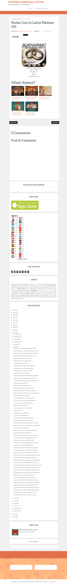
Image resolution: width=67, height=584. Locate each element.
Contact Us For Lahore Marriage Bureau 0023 (25, 348)
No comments (47, 31)
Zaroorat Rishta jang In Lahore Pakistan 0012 (25, 477)
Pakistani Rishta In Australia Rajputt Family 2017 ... (26, 430)
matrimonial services (29, 294)
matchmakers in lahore (17, 294)
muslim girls (38, 293)
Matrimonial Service (24, 291)
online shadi (53, 294)
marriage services (41, 292)
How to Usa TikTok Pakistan (31, 287)
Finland (12, 287)
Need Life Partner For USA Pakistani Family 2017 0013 (27, 455)
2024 (14, 315)
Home (30, 8)
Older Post (55, 122)
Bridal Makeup (19, 284)
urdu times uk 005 (18, 410)
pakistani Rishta (25, 295)
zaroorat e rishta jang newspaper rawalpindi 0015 (26, 380)
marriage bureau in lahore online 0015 (23, 370)
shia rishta (37, 296)
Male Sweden (30, 289)
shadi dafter (25, 297)
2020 (14, 325)
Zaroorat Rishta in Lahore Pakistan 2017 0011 (25, 492)
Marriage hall (14, 291)
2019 (14, 327)
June (15, 498)
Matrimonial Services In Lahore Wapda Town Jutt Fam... (27, 425)
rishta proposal (52, 295)
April (15, 503)
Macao (12, 288)
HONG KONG (21, 287)
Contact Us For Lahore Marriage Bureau (40, 284)
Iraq (55, 287)
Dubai (33, 285)
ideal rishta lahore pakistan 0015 (22, 385)
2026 (14, 310)
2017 (14, 332)
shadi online (31, 297)
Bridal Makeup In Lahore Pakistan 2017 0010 (24, 356)
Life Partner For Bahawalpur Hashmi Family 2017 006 (26, 467)
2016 (14, 514)
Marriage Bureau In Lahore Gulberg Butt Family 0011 (26, 490)
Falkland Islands (42, 285)
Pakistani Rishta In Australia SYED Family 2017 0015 (26, 351)
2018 (14, 330)
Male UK (36, 289)
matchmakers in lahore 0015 (21, 363)
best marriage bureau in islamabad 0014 (24, 418)
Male (22, 19)
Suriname (50, 290)
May (15, 501)
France (16, 287)
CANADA (26, 284)
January (16, 511)
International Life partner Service (44, 287)
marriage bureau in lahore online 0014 (23, 420)
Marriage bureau (52, 289)
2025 (14, 312)
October (16, 339)
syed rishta (49, 297)
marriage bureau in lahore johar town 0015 (24, 365)
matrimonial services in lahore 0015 (22, 361)
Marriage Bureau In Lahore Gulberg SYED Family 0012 (27, 472)
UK (12, 292)
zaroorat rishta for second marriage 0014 (24, 398)
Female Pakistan (51, 286)
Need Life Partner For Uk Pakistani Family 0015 (25, 390)
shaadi (19, 296)
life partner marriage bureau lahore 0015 (24, 388)
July (15, 346)
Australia (13, 284)
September (17, 341)
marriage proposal (19, 292)
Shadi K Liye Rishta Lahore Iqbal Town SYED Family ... (27, 480)
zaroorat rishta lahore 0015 (20, 383)
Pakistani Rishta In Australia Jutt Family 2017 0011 (26, 485)
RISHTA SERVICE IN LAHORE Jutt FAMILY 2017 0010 (25, 353)
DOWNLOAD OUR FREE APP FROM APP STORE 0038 (26, 375)
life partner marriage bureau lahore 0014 (24, 440)
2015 (14, 517)
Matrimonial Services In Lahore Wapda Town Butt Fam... (27, 482)
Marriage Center (43, 289)
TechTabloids (52, 581)
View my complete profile (27, 532)
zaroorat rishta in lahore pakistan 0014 (23, 403)
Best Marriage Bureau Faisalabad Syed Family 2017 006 (27, 465)
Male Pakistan (21, 289)
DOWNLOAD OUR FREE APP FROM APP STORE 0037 (26, 447)
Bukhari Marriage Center (24, 31)
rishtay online (14, 297)
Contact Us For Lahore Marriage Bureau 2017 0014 (26, 442)
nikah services (45, 293)
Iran (53, 287)
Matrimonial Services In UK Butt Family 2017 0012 (26, 452)
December (17, 334)
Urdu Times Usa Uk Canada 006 (21, 373)
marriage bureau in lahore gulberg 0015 (23, 368)
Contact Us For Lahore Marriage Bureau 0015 (25, 378)
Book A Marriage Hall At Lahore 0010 (23, 358)
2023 (14, 317)
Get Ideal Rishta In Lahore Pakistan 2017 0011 (25, 495)
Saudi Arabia (41, 290)
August (16, 344)
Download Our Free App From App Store (21, 285)
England (37, 285)
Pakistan (27, 19)
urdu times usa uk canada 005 (21, 413)
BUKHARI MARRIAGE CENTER (25, 2)
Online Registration (41, 8)
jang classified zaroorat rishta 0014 (22, 433)
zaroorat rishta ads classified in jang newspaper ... (26, 435)
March (15, 506)
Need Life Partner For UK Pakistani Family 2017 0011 (26, 487)
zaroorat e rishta (18, 298)
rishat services (44, 295)
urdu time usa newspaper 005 (21, 415)
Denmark (54, 284)
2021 (14, 322)
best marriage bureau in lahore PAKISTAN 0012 (25, 450)
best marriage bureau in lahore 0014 (23, 408)
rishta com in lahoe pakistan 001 (22, 428)
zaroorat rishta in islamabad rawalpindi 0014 (25, 400)
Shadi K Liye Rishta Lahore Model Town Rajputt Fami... (27, 393)
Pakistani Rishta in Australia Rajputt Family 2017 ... (26, 457)
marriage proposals (30, 292)
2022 (14, 320)
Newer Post (13, 122)
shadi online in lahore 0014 (20, 405)
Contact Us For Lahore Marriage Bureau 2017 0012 (26, 462)
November (17, 336)
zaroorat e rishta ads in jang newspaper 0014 (25, 438)
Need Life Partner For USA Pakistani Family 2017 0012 (27, 470)
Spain (46, 290)
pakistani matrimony (34, 295)
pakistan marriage (15, 295)
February (16, 508)
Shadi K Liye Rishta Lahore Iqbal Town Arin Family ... (26, 423)
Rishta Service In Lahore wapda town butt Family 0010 (27, 460)
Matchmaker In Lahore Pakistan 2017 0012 (24, 475)
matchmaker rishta (51, 292)
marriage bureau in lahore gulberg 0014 (23, 445)
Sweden (54, 291)
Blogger (37, 541)
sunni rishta (43, 297)
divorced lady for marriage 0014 (21, 395)
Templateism (45, 581)
